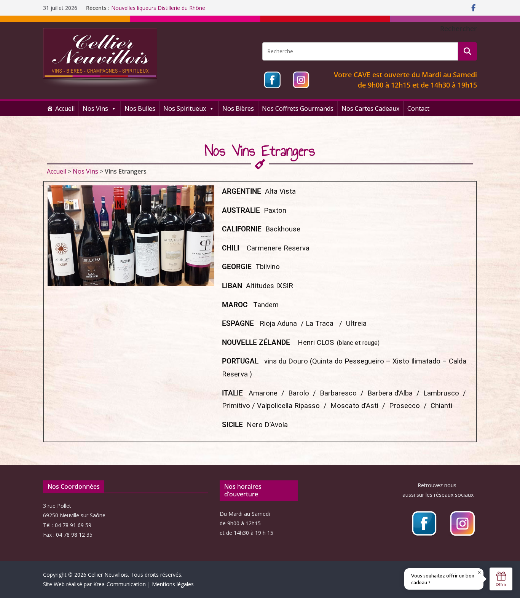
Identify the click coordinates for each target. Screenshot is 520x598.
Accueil (65, 108)
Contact (418, 108)
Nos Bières (238, 108)
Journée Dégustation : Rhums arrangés (159, 7)
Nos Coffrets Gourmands (297, 108)
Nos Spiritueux (184, 108)
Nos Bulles (139, 108)
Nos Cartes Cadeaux (370, 108)
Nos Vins (95, 108)
